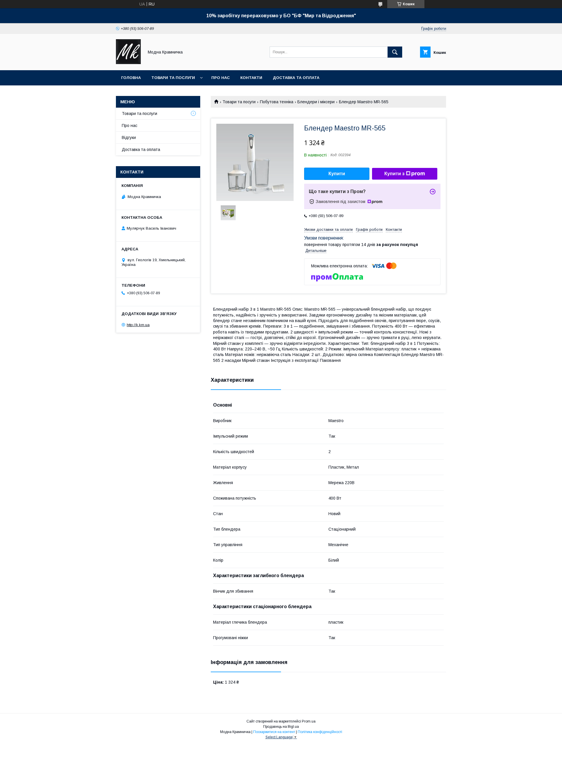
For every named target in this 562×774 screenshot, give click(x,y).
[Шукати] (395, 52)
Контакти (251, 77)
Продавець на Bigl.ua (281, 727)
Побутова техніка (276, 101)
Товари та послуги (173, 77)
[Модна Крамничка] (128, 62)
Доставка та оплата (296, 77)
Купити (336, 173)
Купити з (394, 173)
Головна (131, 77)
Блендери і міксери (316, 101)
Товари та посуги (239, 101)
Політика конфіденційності (320, 732)
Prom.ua (309, 721)
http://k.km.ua (138, 325)
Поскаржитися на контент (274, 732)
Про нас (220, 77)
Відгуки (129, 137)
